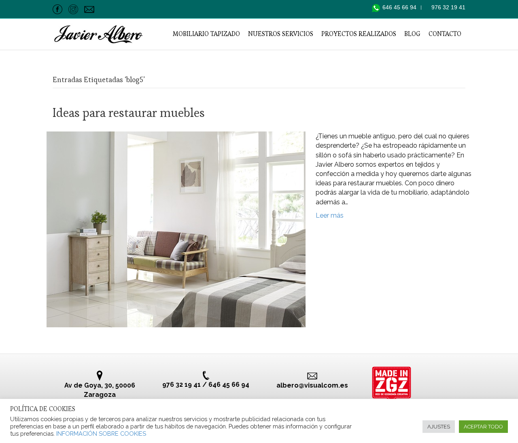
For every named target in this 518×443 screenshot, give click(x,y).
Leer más (330, 215)
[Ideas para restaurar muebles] (176, 229)
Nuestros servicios (280, 34)
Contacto (445, 34)
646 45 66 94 (400, 7)
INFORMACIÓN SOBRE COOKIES (101, 433)
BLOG (412, 34)
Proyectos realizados (358, 34)
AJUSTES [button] (438, 427)
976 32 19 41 (448, 7)
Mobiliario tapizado (206, 34)
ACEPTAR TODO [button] (483, 427)
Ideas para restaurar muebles (129, 113)
